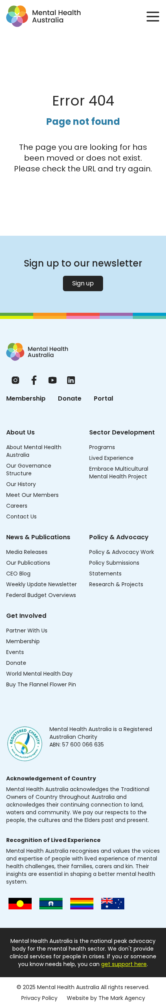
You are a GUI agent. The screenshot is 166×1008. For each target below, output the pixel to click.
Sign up (83, 283)
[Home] (37, 351)
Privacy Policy (39, 998)
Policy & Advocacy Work (121, 552)
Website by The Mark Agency (106, 998)
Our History (21, 484)
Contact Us (21, 516)
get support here (124, 964)
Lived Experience (111, 458)
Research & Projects (116, 584)
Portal (103, 398)
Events (15, 652)
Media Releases (26, 552)
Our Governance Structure (28, 469)
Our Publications (28, 563)
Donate (69, 398)
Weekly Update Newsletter (41, 584)
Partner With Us (26, 630)
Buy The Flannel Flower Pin (41, 684)
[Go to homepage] (43, 16)
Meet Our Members (32, 495)
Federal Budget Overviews (41, 595)
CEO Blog (18, 573)
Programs (102, 447)
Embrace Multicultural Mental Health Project (118, 472)
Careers (16, 506)
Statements (105, 573)
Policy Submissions (114, 563)
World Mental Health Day (39, 674)
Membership (26, 398)
